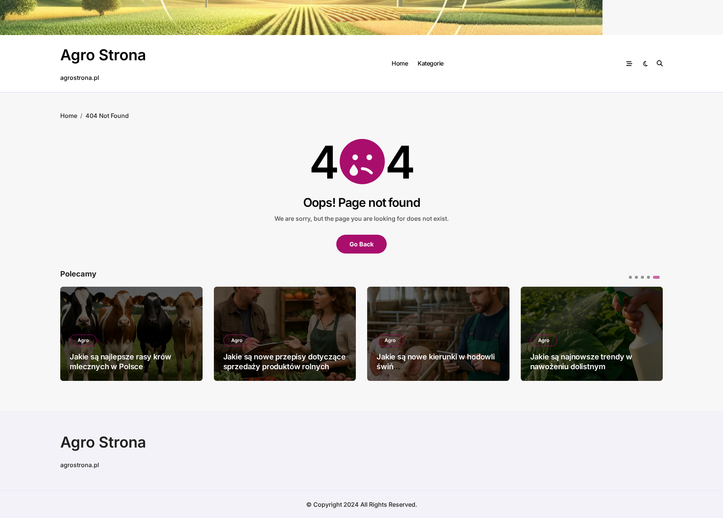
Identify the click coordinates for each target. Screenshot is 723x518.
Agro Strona (103, 55)
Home (400, 63)
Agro (83, 340)
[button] (651, 333)
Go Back (361, 244)
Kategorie (431, 63)
